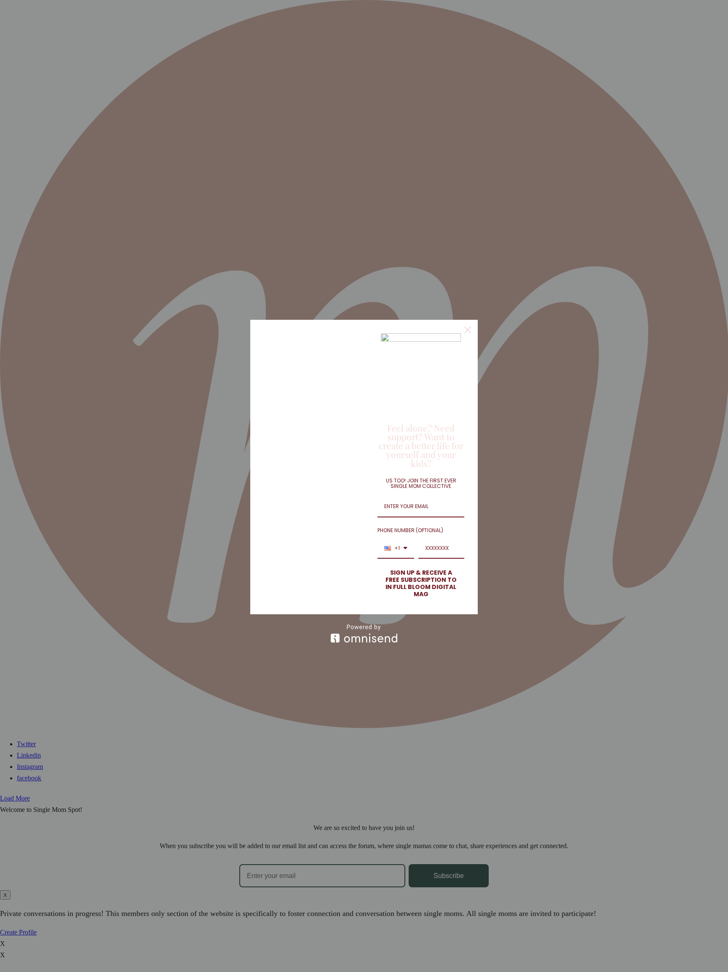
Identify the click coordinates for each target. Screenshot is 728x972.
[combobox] (395, 548)
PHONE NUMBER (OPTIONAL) (410, 530)
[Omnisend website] (364, 633)
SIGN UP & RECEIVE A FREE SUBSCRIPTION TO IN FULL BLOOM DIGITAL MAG (421, 583)
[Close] (468, 330)
